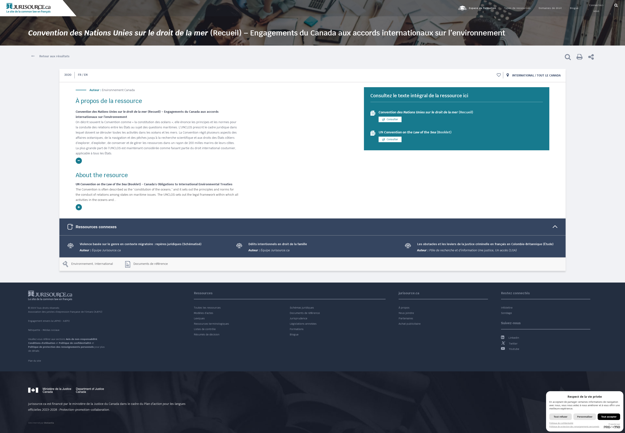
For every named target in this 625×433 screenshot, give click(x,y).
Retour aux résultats (54, 56)
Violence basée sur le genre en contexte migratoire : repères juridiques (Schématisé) (140, 244)
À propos (404, 307)
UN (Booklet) (415, 132)
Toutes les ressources (207, 307)
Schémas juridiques (302, 307)
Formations (297, 329)
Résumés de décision (206, 334)
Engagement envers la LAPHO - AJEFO (49, 320)
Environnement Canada (118, 90)
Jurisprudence (298, 318)
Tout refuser (560, 416)
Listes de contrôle (205, 329)
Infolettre (507, 307)
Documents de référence (150, 264)
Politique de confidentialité (561, 423)
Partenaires (406, 318)
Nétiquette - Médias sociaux (43, 330)
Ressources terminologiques (211, 323)
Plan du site (34, 360)
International (523, 75)
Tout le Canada (549, 75)
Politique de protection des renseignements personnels (574, 426)
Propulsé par (614, 424)
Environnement (82, 264)
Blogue (294, 334)
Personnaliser (584, 416)
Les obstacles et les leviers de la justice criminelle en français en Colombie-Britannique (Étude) (485, 244)
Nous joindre (406, 313)
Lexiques (199, 318)
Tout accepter (609, 416)
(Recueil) (426, 112)
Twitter (513, 343)
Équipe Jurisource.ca (106, 250)
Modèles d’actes (203, 313)
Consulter (392, 119)
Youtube (514, 349)
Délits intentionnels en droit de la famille (278, 244)
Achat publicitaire (410, 323)
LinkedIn (513, 337)
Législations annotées (303, 323)
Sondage (506, 313)
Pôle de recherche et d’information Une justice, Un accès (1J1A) (473, 250)
